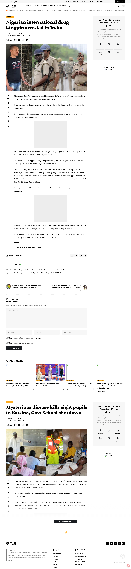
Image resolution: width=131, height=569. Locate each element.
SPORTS (48, 10)
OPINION (75, 10)
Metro (9, 402)
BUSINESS (83, 10)
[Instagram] (117, 45)
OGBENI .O (10, 33)
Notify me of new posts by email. (20, 343)
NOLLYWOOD (57, 10)
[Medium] (109, 53)
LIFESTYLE (92, 10)
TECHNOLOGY (108, 10)
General (10, 17)
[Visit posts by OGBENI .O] (8, 264)
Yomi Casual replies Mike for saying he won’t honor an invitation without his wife (110, 385)
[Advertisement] (50, 134)
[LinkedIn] (100, 53)
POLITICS (20, 10)
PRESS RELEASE (119, 10)
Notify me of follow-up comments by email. (24, 338)
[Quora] (117, 53)
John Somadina (30, 247)
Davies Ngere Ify (102, 391)
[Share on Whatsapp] (8, 111)
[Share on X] (15, 40)
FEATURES (12, 10)
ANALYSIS (41, 10)
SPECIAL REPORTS (30, 10)
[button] (69, 6)
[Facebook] (108, 1)
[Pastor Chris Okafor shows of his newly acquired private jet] (80, 372)
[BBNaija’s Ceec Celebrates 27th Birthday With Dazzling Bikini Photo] (20, 372)
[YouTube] (112, 1)
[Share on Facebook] (8, 102)
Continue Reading (65, 521)
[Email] (19, 40)
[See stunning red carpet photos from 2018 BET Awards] (50, 372)
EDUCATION (67, 10)
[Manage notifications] (128, 565)
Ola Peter (9, 418)
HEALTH (99, 10)
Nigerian (38, 247)
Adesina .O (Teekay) (13, 554)
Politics (10, 532)
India (23, 247)
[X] (110, 1)
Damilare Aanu (42, 389)
